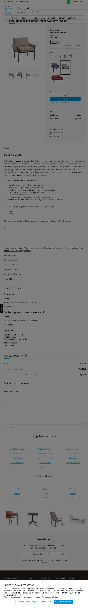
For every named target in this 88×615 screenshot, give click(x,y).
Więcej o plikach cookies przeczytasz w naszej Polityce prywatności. (31, 597)
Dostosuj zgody (46, 602)
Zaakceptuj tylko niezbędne (27, 602)
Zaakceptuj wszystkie (63, 602)
